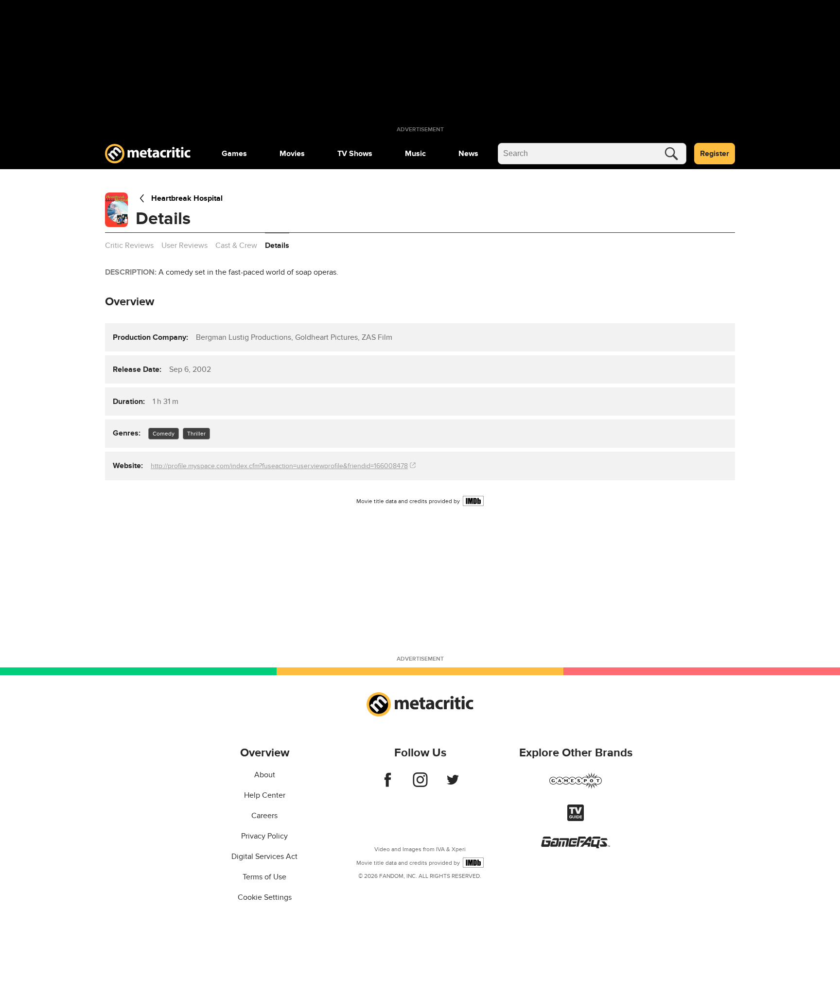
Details (277, 245)
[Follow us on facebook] (387, 784)
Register (714, 153)
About (264, 775)
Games (234, 153)
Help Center (264, 795)
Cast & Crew (236, 245)
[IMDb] (473, 501)
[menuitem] (234, 153)
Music (415, 153)
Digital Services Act (264, 856)
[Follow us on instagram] (420, 784)
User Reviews (184, 245)
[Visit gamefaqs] (575, 846)
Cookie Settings (265, 897)
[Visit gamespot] (575, 786)
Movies (292, 153)
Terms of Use (264, 877)
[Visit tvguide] (575, 818)
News (468, 153)
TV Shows (354, 153)
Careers (264, 816)
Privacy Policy (264, 836)
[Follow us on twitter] (452, 784)
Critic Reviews (129, 245)
